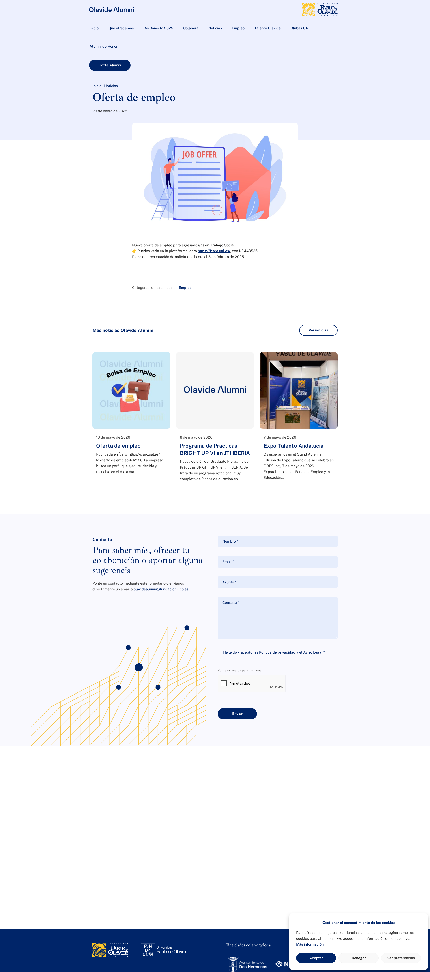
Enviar (237, 714)
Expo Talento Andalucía (293, 446)
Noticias (215, 28)
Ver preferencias (401, 958)
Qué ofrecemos (121, 28)
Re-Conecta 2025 (158, 28)
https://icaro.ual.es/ (214, 251)
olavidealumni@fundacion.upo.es (161, 589)
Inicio (94, 28)
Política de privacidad (277, 652)
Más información (310, 944)
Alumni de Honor (104, 46)
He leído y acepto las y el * (274, 652)
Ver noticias (318, 330)
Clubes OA (299, 28)
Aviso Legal (312, 652)
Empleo (238, 28)
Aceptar (316, 958)
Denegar (359, 958)
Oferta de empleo (118, 446)
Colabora (190, 28)
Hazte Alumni (110, 65)
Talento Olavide (267, 28)
